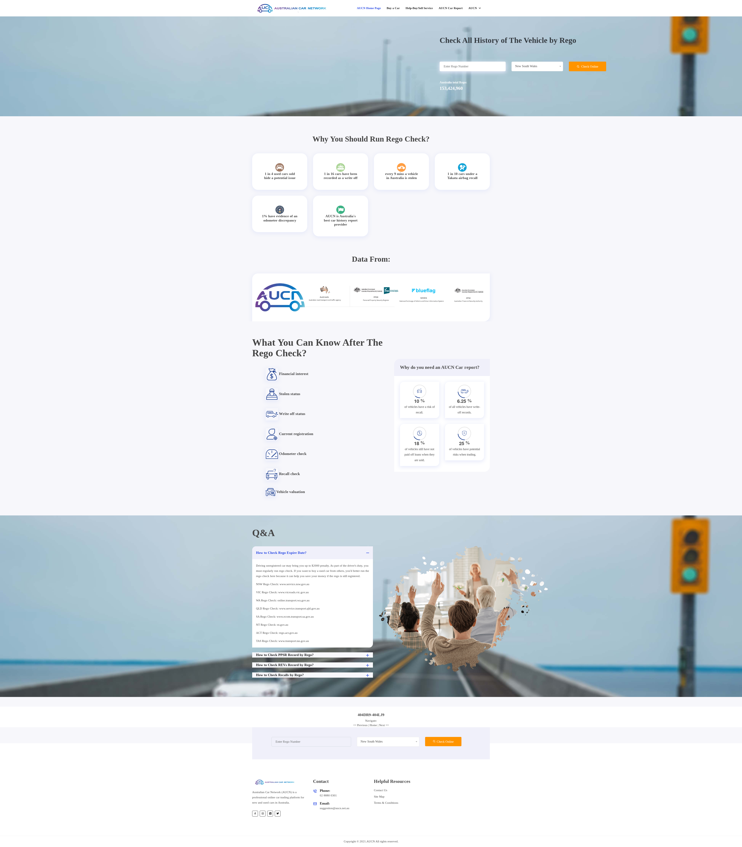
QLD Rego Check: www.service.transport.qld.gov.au (288, 608)
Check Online (589, 66)
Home (373, 725)
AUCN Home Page (369, 8)
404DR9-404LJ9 (371, 715)
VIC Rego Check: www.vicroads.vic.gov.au (282, 592)
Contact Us (380, 790)
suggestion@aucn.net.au (334, 808)
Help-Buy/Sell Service (419, 8)
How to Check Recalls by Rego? (280, 675)
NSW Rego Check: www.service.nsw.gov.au (282, 584)
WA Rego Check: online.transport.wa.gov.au (283, 600)
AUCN (473, 8)
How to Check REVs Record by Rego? (285, 665)
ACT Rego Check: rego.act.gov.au (277, 632)
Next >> (384, 725)
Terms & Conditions (386, 802)
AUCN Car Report (451, 8)
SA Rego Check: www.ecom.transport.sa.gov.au (285, 616)
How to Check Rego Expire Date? (281, 553)
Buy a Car (393, 8)
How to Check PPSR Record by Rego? (285, 655)
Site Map (379, 796)
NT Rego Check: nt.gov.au (272, 624)
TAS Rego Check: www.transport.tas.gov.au (282, 640)
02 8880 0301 (328, 795)
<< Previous (360, 725)
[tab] (371, 714)
